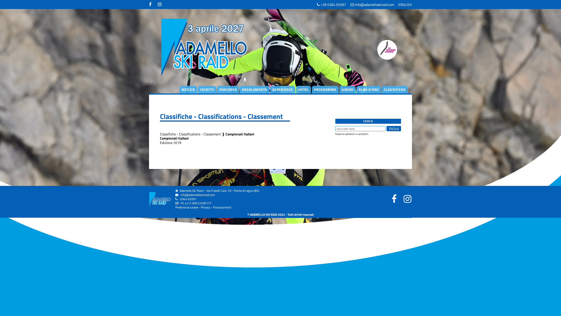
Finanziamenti (222, 207)
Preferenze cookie (186, 207)
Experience (282, 89)
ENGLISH (405, 4)
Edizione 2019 (170, 142)
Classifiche (395, 89)
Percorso (228, 89)
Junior (347, 89)
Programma (325, 89)
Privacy (205, 207)
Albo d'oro (369, 89)
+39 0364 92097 (333, 4)
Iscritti (207, 89)
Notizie (188, 89)
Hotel (303, 89)
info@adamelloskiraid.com (374, 4)
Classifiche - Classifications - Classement (190, 134)
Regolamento (254, 89)
